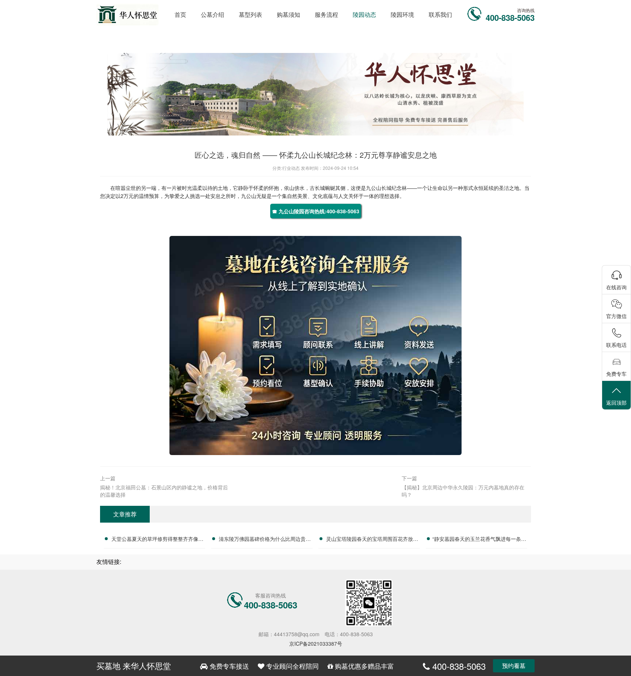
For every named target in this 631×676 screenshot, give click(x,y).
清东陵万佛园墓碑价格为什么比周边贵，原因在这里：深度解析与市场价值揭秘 (265, 540)
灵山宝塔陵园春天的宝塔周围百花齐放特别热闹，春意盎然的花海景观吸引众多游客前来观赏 (372, 540)
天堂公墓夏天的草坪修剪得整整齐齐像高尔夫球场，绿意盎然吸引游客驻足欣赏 (157, 540)
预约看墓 (513, 665)
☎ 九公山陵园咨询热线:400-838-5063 (315, 211)
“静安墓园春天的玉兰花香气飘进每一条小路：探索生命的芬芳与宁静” (479, 540)
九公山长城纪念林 (386, 187)
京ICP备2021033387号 (315, 643)
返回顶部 (616, 402)
